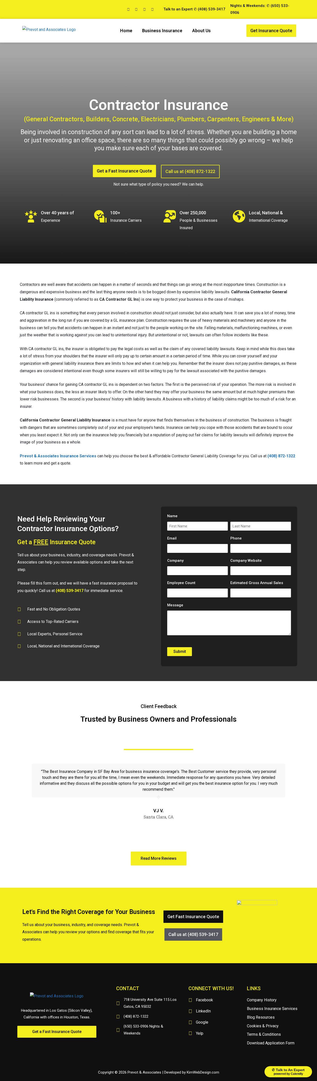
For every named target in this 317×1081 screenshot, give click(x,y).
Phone (236, 538)
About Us (201, 30)
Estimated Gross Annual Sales (256, 583)
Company (175, 560)
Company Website (246, 560)
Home (126, 30)
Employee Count (181, 583)
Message (175, 605)
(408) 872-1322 (280, 456)
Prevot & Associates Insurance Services (58, 456)
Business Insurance (162, 30)
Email (172, 538)
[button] (271, 31)
